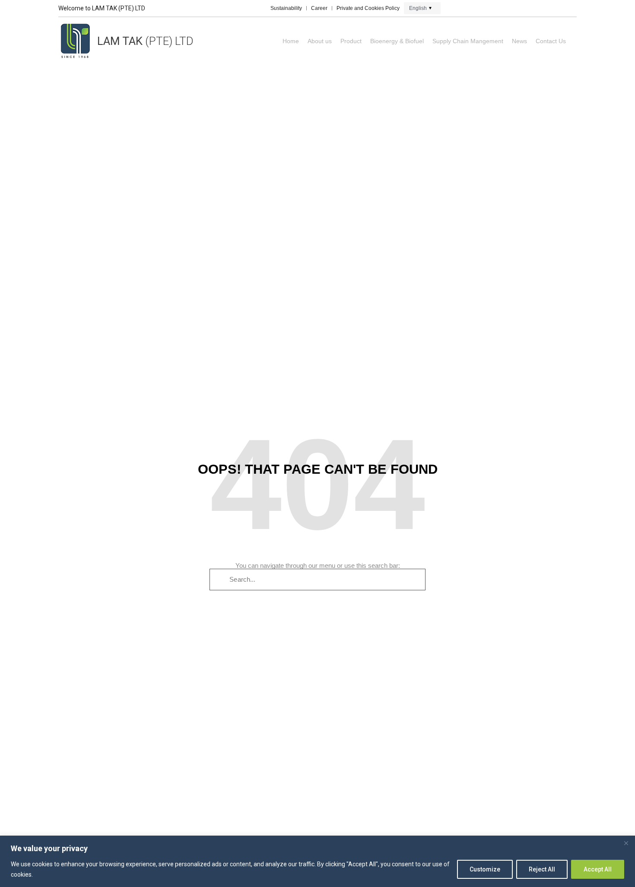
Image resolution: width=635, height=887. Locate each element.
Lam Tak (145, 41)
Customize (485, 869)
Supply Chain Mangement (467, 41)
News (519, 41)
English (418, 8)
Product (351, 41)
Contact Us (551, 41)
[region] (317, 861)
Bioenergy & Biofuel (397, 41)
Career (319, 8)
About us (320, 41)
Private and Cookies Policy (368, 8)
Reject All (542, 869)
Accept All (598, 869)
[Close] (626, 843)
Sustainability (286, 8)
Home (291, 41)
